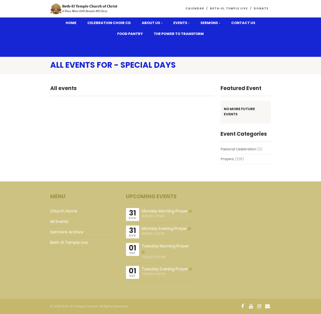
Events (180, 22)
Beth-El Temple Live (229, 8)
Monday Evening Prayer (164, 228)
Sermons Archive (66, 232)
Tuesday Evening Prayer (165, 269)
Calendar (195, 8)
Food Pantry (130, 33)
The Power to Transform (179, 33)
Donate (261, 8)
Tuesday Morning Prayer (165, 246)
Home (71, 22)
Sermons (209, 22)
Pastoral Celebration (238, 149)
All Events (59, 221)
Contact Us (243, 22)
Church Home (63, 211)
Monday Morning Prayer (165, 211)
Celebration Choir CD (109, 22)
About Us (151, 22)
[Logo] (84, 9)
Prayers (227, 158)
